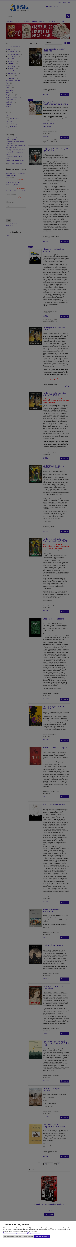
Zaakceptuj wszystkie (42, 1236)
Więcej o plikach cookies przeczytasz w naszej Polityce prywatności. (21, 1233)
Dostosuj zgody (28, 1236)
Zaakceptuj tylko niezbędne (12, 1236)
